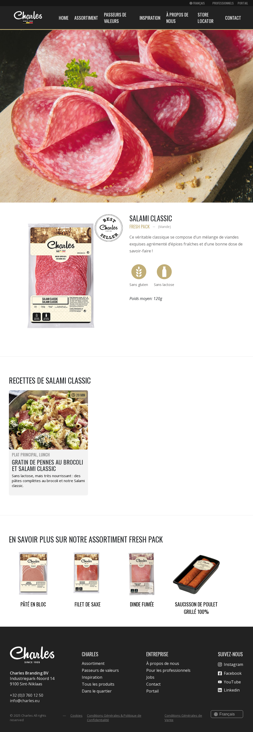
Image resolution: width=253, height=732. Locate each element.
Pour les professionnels (168, 670)
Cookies (76, 715)
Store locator (205, 17)
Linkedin (232, 690)
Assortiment (86, 18)
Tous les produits (98, 684)
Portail (243, 3)
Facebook (233, 673)
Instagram (233, 664)
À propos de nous (162, 663)
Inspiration (150, 18)
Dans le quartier (97, 691)
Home (63, 18)
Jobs (150, 677)
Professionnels (223, 3)
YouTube (232, 682)
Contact (233, 18)
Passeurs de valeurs (115, 17)
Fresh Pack (139, 226)
